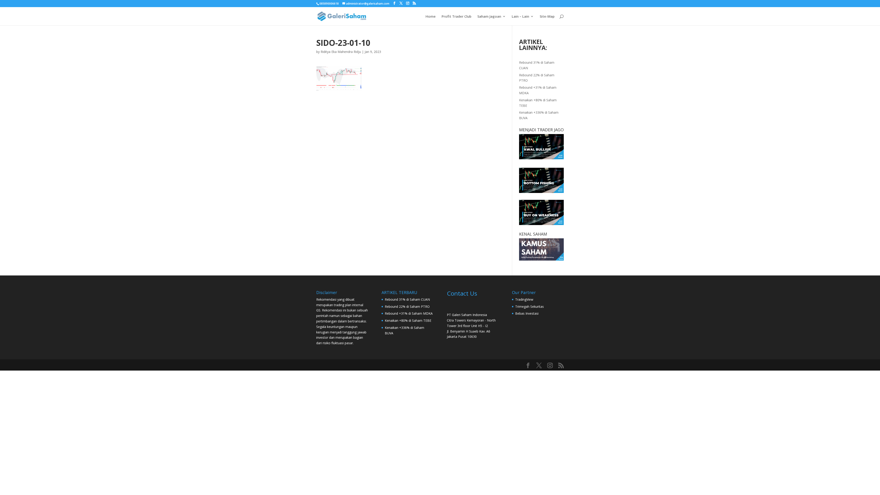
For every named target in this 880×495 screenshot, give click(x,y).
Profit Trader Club (456, 17)
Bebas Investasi (527, 313)
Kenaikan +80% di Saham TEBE (408, 320)
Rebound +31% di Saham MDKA (409, 313)
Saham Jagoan (489, 17)
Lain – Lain (520, 17)
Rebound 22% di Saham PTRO (407, 306)
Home (431, 17)
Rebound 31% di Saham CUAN (407, 299)
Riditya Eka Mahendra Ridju (341, 52)
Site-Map (547, 17)
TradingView (524, 299)
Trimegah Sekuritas (529, 306)
